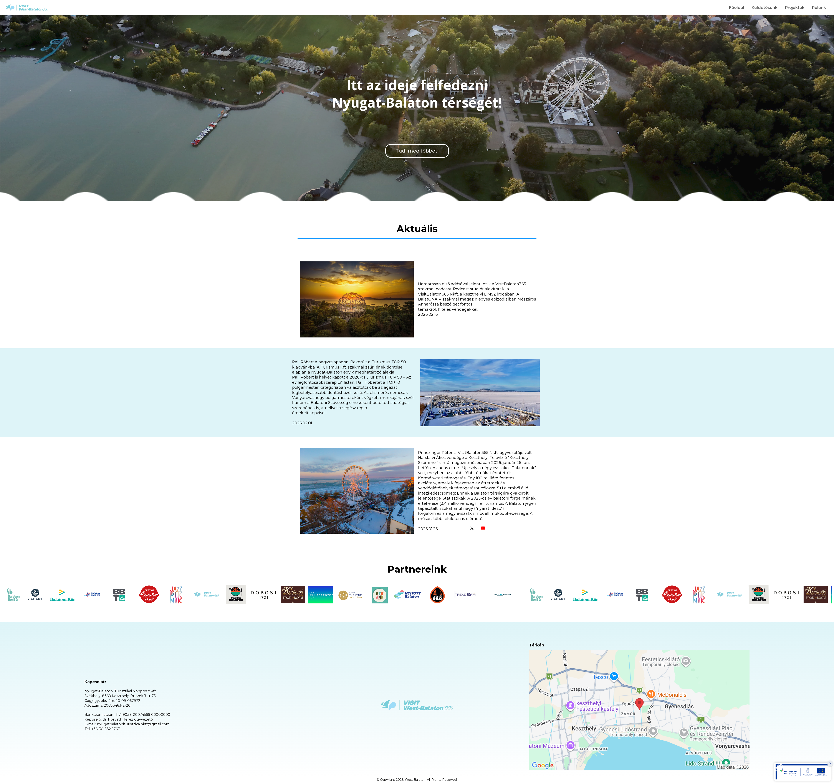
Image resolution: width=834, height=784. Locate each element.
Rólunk (819, 7)
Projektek (794, 7)
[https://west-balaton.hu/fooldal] (27, 7)
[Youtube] (483, 528)
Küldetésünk (764, 7)
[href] (639, 710)
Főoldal (736, 7)
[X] (471, 528)
